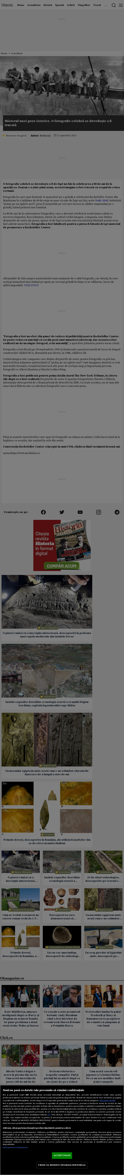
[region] (62, 1130)
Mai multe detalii (107, 1100)
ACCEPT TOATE (62, 1155)
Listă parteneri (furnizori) (15, 1147)
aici (48, 1114)
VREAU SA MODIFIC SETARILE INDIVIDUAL (62, 1165)
